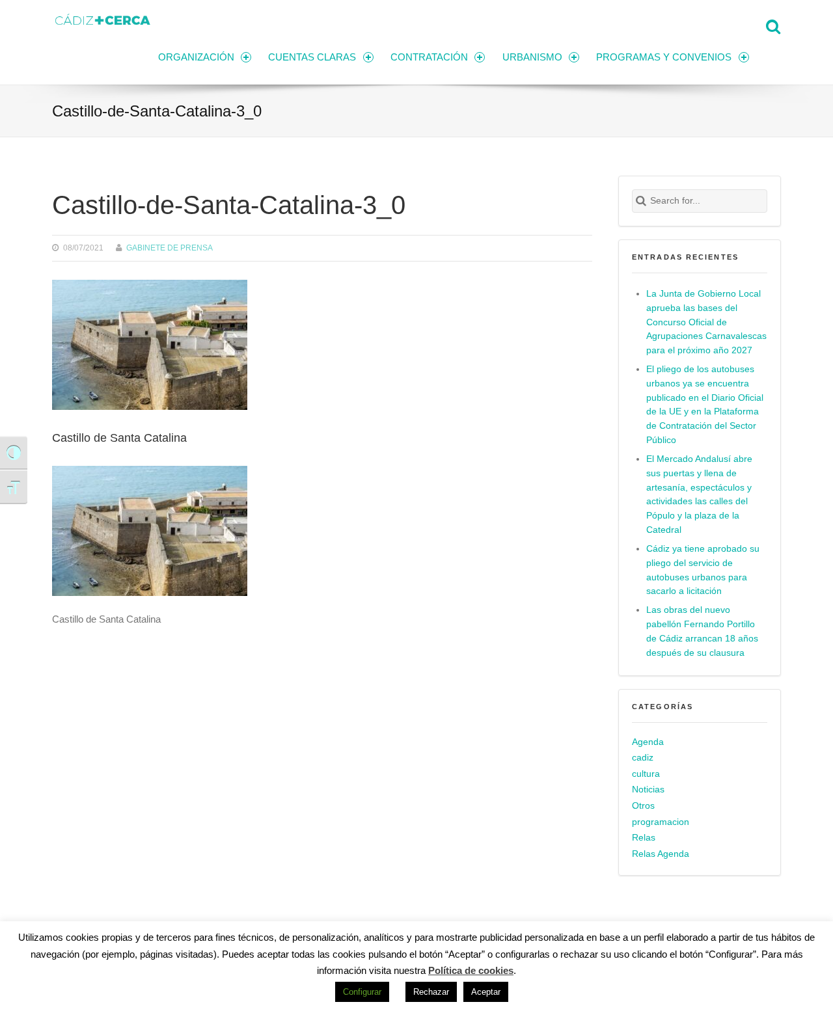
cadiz (642, 758)
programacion (660, 822)
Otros (643, 806)
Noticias (648, 789)
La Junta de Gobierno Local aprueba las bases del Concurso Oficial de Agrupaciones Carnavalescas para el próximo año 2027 (706, 322)
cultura (646, 774)
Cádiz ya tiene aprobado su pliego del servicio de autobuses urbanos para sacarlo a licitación (702, 570)
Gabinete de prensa (169, 247)
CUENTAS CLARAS (312, 56)
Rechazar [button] (431, 992)
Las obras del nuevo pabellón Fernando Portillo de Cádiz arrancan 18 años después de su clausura (702, 631)
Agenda (648, 742)
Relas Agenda (660, 854)
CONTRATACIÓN (429, 56)
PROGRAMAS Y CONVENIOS (663, 56)
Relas (643, 838)
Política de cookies (470, 970)
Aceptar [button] (485, 992)
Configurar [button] (362, 992)
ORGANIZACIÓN (196, 56)
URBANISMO (532, 56)
